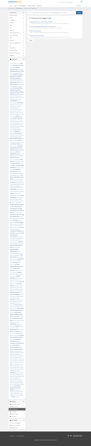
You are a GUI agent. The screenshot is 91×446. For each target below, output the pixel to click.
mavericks (16, 225)
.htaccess (11, 63)
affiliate (12, 71)
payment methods (16, 247)
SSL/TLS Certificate (16, 320)
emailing (21, 163)
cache (19, 97)
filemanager (17, 171)
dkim (11, 138)
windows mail (20, 374)
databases (17, 131)
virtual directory (17, 362)
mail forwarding (19, 218)
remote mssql (14, 283)
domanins (22, 154)
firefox (16, 173)
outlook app (12, 243)
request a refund (16, 287)
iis (22, 191)
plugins (11, 259)
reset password (14, 292)
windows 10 (18, 372)
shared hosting (15, 306)
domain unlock (12, 152)
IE (20, 191)
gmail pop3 (17, 182)
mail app (21, 214)
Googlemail (12, 187)
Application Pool (15, 82)
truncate (11, 345)
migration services (13, 227)
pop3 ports (12, 260)
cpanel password (13, 119)
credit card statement (16, 123)
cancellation (13, 101)
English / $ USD (78, 435)
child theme (12, 104)
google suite (19, 186)
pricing (15, 262)
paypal (12, 249)
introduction (21, 200)
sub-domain (17, 322)
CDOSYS (14, 102)
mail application (15, 216)
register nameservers (19, 278)
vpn (22, 362)
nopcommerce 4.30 (15, 238)
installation (12, 200)
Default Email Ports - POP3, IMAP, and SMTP (49, 22)
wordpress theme (19, 391)
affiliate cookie (19, 71)
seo (18, 301)
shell (18, 308)
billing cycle (21, 94)
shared (11, 306)
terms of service (15, 331)
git (10, 182)
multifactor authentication (15, 229)
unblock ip (12, 351)
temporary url (14, 329)
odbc (11, 240)
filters (14, 173)
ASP (11, 84)
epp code (15, 165)
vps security (14, 364)
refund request (12, 276)
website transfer (16, 367)
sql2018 (14, 316)
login (20, 212)
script (13, 298)
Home (11, 5)
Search (79, 13)
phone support (17, 255)
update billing (16, 351)
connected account (18, 109)
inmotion (18, 195)
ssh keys (20, 316)
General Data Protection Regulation (16, 181)
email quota (15, 161)
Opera (20, 240)
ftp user (19, 177)
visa (21, 362)
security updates (18, 299)
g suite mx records (16, 179)
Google (14, 184)
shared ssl (15, 308)
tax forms (13, 327)
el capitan (18, 155)
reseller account (13, 290)
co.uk (15, 106)
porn (15, 260)
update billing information (19, 352)
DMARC (15, 138)
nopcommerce (13, 236)
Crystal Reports (14, 124)
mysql (22, 233)
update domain (17, 355)
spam (11, 314)
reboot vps (22, 270)
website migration (16, 365)
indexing (11, 195)
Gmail (13, 182)
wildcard (18, 370)
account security (18, 65)
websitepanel (21, 367)
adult (16, 69)
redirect (19, 272)
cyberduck (14, 126)
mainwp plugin (18, 222)
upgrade (16, 359)
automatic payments (18, 86)
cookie (19, 114)
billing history (12, 95)
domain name (15, 144)
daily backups (18, 126)
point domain (15, 259)
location (17, 212)
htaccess (20, 189)
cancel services (18, 99)
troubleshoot (20, 343)
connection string (13, 111)
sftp (23, 305)
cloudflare (12, 106)
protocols (20, 266)
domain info (18, 142)
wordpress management (14, 382)
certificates (20, 103)
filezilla (11, 173)
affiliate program (18, 75)
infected (14, 195)
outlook (20, 242)
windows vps (12, 376)
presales (11, 262)
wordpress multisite (16, 384)
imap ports (15, 193)
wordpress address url (16, 377)
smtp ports (12, 312)
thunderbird (18, 333)
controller (16, 114)
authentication (20, 84)
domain (19, 140)
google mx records (13, 186)
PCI (18, 251)
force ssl (22, 173)
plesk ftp (21, 257)
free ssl (16, 175)
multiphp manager (15, 231)
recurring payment (13, 272)
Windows (13, 373)
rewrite (13, 296)
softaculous (17, 312)
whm (12, 371)
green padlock (17, 187)
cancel (22, 97)
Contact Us (38, 5)
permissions (17, 253)
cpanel (17, 116)
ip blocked (17, 202)
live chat (14, 212)
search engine (17, 298)
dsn (15, 155)
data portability (15, 127)
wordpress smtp (13, 391)
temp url (16, 327)
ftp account (13, 177)
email (21, 155)
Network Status (31, 5)
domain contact (13, 142)
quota (11, 268)
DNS (19, 138)
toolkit (16, 335)
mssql (22, 227)
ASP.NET (15, 84)
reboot (18, 270)
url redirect (20, 359)
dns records (14, 140)
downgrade (12, 155)
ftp (22, 175)
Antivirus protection (13, 80)
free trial (19, 175)
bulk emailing (15, 97)
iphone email (19, 204)
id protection (18, 191)
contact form (19, 111)
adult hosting (20, 69)
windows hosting (15, 374)
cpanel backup (17, 118)
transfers (13, 343)
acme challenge (13, 67)
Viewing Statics (15, 360)
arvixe (21, 82)
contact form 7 (12, 112)
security (12, 300)
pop (19, 259)
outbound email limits (14, 241)
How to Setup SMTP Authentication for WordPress (46, 27)
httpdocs (11, 191)
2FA (21, 63)
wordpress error (19, 379)
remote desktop (16, 281)
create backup (12, 121)
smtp (21, 308)
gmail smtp (21, 182)
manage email (16, 224)
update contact (12, 354)
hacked (21, 187)
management (21, 224)
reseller (21, 289)
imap (11, 193)
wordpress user (13, 395)
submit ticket (12, 326)
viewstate (19, 360)
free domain (12, 175)
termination (21, 329)
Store (15, 5)
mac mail (16, 214)
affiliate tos (13, 77)
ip (10, 202)
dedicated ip (18, 133)
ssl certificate (14, 318)
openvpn (17, 240)
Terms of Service (20, 436)
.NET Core (15, 63)
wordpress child (13, 379)
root (16, 296)
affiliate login (16, 73)
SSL (22, 316)
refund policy (20, 274)
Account (79, 5)
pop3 (22, 259)
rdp (16, 270)
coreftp (22, 114)
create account (19, 119)
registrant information (14, 280)
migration (20, 225)
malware (11, 224)
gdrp (21, 179)
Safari (18, 296)
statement (22, 320)
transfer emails (13, 339)
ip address (13, 202)
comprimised (12, 109)
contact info (18, 112)
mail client (14, 218)
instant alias (16, 200)
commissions (18, 106)
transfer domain (17, 337)
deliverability (18, 135)
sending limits (15, 301)
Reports (18, 285)
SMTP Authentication (49, 31)
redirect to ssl (12, 274)
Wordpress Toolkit (20, 393)
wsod (11, 396)
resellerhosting (19, 290)
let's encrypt (15, 206)
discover (13, 136)
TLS (13, 335)
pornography (18, 260)
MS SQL (18, 227)
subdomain (13, 324)
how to (17, 189)
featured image (19, 167)
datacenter (12, 133)
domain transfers (19, 150)
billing (21, 92)
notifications (21, 238)
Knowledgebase (22, 5)
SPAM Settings (18, 314)
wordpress (16, 376)
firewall (19, 173)
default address (13, 135)
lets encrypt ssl (19, 210)
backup (15, 88)
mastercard (12, 225)
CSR (18, 124)
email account (14, 157)
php (21, 255)
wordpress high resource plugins (16, 381)
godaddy (11, 184)
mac (11, 214)
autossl (11, 88)
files (21, 171)
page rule (21, 243)
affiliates (17, 79)
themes (14, 333)
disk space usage (18, 136)
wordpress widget (19, 395)
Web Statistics (19, 364)
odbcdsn (13, 240)
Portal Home (11, 8)
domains (18, 154)
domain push (15, 146)
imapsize (19, 193)
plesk (18, 257)
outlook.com (17, 243)
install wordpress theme (16, 199)
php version (13, 257)
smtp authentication (16, 310)
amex (22, 79)
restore (21, 292)
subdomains (19, 324)
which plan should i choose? (15, 369)
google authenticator (20, 184)
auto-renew (12, 86)
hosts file (13, 189)
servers (16, 303)
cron (21, 123)
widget (15, 370)
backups (16, 92)
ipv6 (10, 206)
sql (12, 316)
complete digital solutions (14, 107)
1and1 (19, 63)
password (13, 245)
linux (11, 212)
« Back (30, 40)
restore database (15, 294)
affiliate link (12, 73)
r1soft (14, 268)
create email (17, 121)
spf (11, 316)
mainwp (14, 220)
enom (11, 165)
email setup (15, 163)
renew (15, 285)
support (17, 326)
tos (17, 335)
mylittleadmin (17, 233)
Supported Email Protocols (50, 36)
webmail (11, 365)
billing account (14, 94)
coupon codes (12, 116)
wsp (13, 397)
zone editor (17, 396)
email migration (16, 159)
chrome (16, 104)
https (14, 191)
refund (16, 274)
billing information (18, 95)
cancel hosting (12, 99)
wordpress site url (18, 390)
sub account (12, 322)
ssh (18, 316)
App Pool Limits (20, 80)
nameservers (14, 235)
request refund (17, 289)
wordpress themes (13, 393)
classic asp (20, 104)
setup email (18, 305)
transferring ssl (18, 341)
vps (11, 364)
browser (11, 97)
